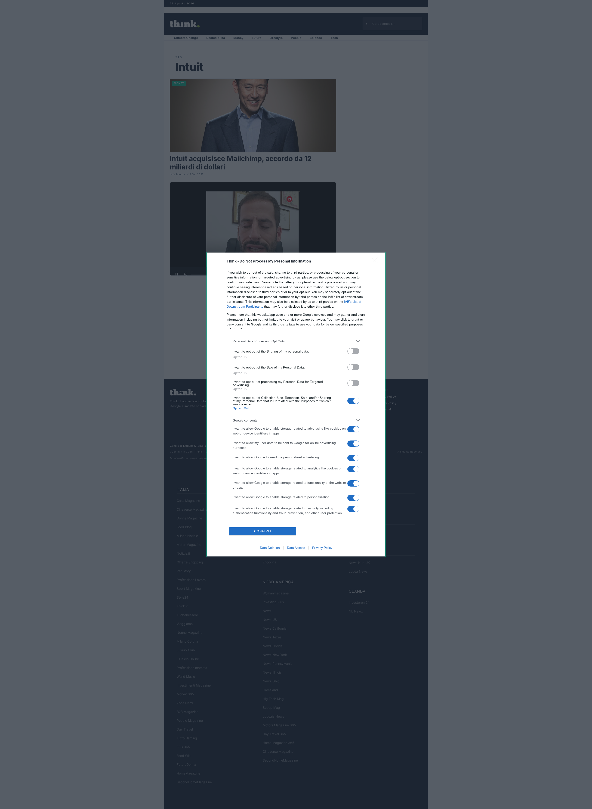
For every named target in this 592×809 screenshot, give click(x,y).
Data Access (296, 548)
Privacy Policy (322, 548)
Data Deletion (270, 548)
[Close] (376, 261)
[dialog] (296, 404)
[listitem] (296, 341)
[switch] (353, 351)
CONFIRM (262, 531)
